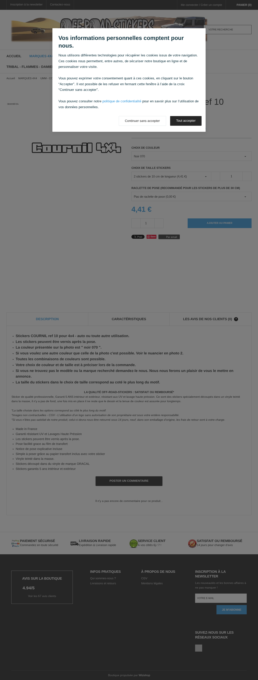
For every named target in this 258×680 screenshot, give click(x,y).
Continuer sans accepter (142, 121)
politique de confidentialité (121, 101)
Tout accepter (186, 121)
